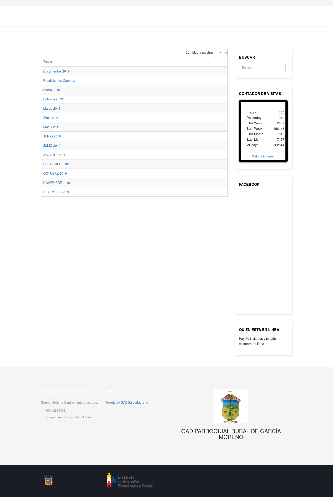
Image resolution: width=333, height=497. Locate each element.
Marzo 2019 (51, 108)
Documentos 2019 (56, 71)
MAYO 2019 (51, 127)
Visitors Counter (263, 156)
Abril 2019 (50, 117)
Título (47, 61)
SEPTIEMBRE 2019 (57, 164)
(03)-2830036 (56, 410)
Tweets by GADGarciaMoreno (126, 402)
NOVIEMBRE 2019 (56, 182)
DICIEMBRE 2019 (56, 192)
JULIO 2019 (51, 145)
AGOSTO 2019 (54, 154)
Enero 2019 (51, 89)
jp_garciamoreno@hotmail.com (68, 417)
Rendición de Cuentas (59, 80)
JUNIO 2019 (52, 136)
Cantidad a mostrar (199, 52)
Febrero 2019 (53, 99)
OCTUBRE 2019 (55, 173)
